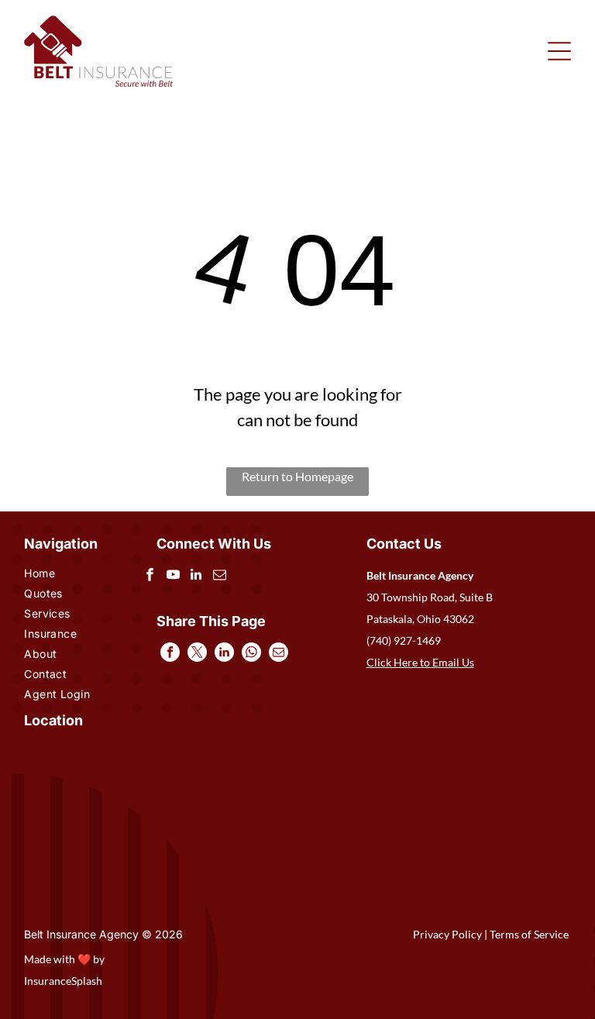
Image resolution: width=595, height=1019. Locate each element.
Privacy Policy (447, 934)
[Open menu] (559, 51)
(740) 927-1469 (403, 640)
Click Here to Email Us (420, 662)
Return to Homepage (297, 476)
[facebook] (150, 576)
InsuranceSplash (63, 980)
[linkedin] (196, 576)
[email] (219, 576)
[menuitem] (67, 575)
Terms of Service (529, 934)
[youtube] (173, 576)
